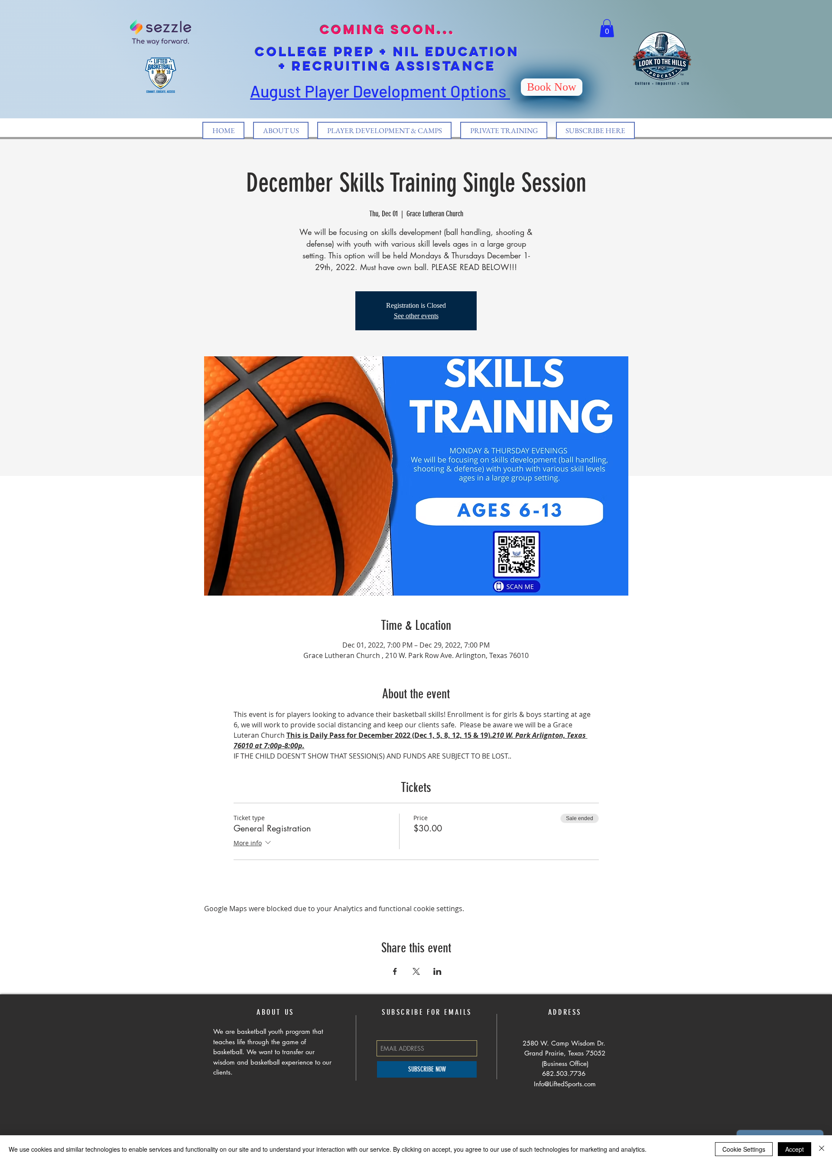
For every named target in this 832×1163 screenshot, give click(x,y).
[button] (606, 28)
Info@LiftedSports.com (565, 1084)
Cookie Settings (743, 1149)
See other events (416, 315)
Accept (794, 1149)
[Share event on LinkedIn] (437, 971)
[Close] (821, 1149)
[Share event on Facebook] (395, 971)
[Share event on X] (416, 971)
